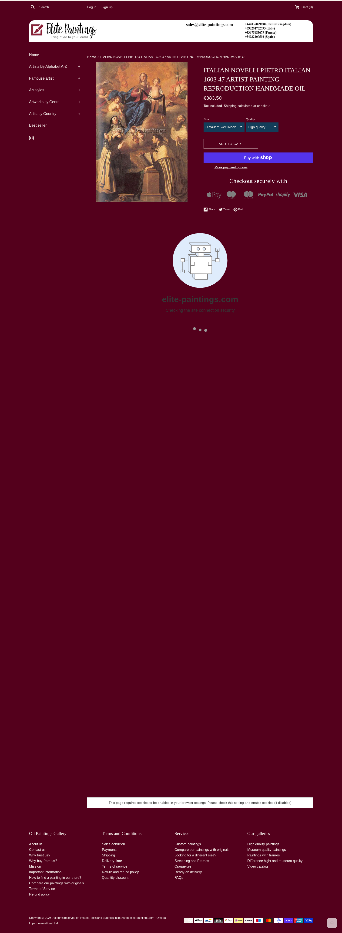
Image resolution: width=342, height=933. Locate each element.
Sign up (107, 7)
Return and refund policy (120, 872)
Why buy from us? (43, 861)
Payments (109, 850)
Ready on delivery (188, 872)
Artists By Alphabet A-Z (54, 66)
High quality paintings (263, 844)
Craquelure (182, 866)
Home (34, 55)
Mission (35, 866)
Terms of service (114, 866)
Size (206, 119)
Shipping (230, 106)
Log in (91, 7)
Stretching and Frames (191, 861)
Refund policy (39, 894)
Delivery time (112, 861)
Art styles (54, 90)
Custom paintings (187, 844)
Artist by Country (54, 114)
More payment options (231, 167)
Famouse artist (54, 78)
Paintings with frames (263, 855)
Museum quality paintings (266, 850)
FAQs (178, 877)
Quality (250, 119)
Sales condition (113, 844)
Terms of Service (42, 889)
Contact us (37, 850)
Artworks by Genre (54, 102)
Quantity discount (115, 877)
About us (36, 844)
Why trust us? (39, 855)
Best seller (38, 125)
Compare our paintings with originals (56, 883)
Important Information (45, 872)
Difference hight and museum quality (275, 861)
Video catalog (257, 866)
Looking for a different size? (195, 855)
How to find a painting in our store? (55, 877)
